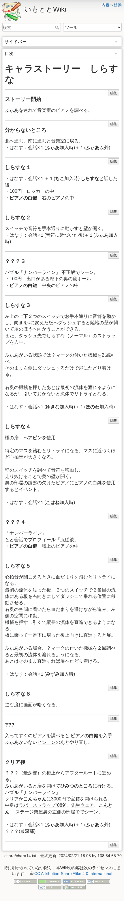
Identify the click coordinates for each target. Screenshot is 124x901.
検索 (58, 27)
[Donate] (49, 881)
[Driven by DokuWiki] (74, 887)
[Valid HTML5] (98, 881)
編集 (113, 93)
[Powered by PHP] (74, 881)
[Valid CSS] (49, 887)
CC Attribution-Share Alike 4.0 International (73, 873)
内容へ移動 (112, 5)
